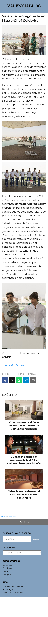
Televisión (20, 365)
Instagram (7, 565)
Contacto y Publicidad (13, 586)
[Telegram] (26, 380)
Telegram (7, 574)
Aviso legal (8, 589)
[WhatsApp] (19, 380)
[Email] (33, 380)
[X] (12, 380)
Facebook (7, 568)
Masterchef (8, 365)
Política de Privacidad (13, 592)
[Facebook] (5, 380)
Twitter (6, 571)
